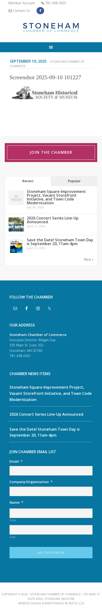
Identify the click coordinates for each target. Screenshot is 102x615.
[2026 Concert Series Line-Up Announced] (16, 231)
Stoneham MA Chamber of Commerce (51, 28)
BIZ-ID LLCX (76, 603)
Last (12, 537)
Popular (74, 181)
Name (16, 502)
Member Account (22, 3)
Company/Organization (31, 482)
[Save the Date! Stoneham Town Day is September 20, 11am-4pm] (16, 253)
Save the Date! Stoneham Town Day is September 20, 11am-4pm (60, 241)
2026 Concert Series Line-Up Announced (53, 219)
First (13, 520)
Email (16, 461)
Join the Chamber (51, 152)
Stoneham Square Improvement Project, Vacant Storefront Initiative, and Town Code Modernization (56, 197)
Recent (28, 181)
